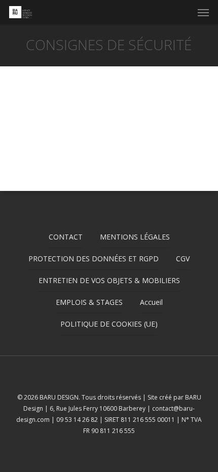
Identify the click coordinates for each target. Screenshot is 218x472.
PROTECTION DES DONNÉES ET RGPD (93, 258)
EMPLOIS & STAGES (89, 302)
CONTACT (66, 237)
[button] (203, 12)
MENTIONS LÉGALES (135, 237)
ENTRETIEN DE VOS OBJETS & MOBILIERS (109, 280)
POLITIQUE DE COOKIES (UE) (109, 324)
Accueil (151, 302)
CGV (183, 258)
